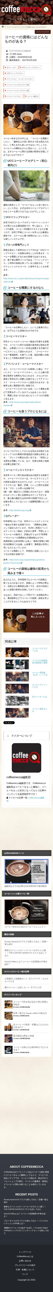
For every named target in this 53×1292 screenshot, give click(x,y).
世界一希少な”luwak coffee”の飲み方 (30, 1013)
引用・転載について (25, 1269)
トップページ (25, 1252)
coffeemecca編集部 (20, 51)
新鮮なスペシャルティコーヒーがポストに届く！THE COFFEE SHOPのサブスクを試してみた (26, 953)
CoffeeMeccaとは (25, 1256)
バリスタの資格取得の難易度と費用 (39, 662)
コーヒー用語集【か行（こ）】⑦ (39, 674)
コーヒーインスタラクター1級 (18, 85)
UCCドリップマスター (15, 73)
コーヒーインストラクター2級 (18, 90)
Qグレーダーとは (39, 697)
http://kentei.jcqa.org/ (19, 510)
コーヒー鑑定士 (33, 96)
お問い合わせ (25, 1261)
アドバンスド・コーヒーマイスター (20, 79)
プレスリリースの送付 (25, 1265)
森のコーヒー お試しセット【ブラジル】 (23, 987)
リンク (25, 1274)
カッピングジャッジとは (39, 686)
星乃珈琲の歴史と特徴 (23, 1036)
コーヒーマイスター (14, 96)
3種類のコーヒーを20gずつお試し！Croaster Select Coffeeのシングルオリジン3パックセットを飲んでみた (26, 1230)
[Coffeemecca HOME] (3, 27)
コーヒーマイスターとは (39, 649)
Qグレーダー (11, 67)
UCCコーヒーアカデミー (31, 67)
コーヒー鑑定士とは (39, 710)
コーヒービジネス (42, 32)
